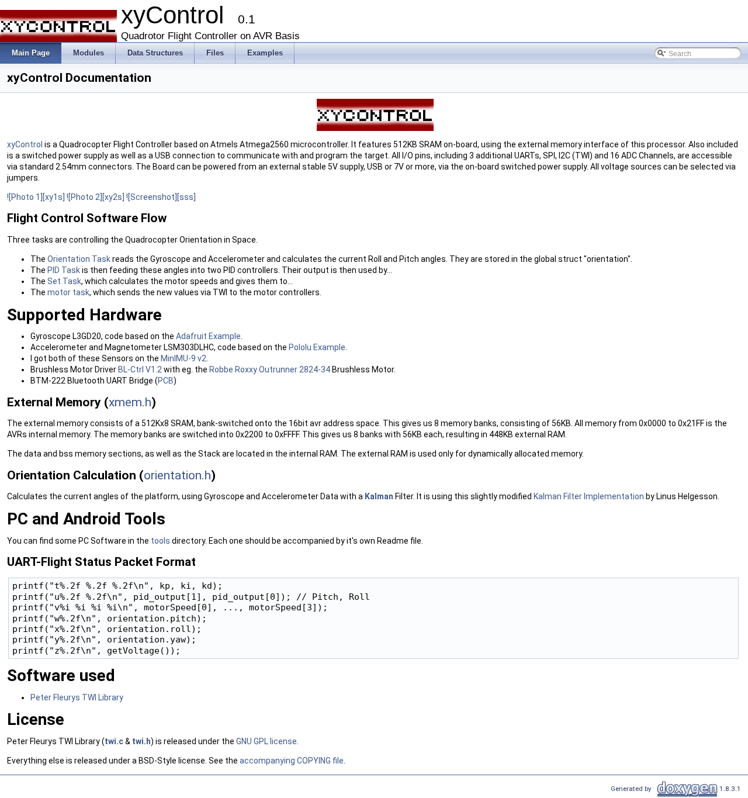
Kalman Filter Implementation (589, 496)
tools (160, 540)
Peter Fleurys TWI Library (76, 697)
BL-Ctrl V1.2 (140, 369)
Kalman (379, 496)
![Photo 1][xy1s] (36, 197)
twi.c (114, 741)
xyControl (25, 144)
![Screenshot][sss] (161, 197)
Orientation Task (78, 259)
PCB (166, 380)
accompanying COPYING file (292, 760)
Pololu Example (317, 347)
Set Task (64, 281)
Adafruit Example (208, 336)
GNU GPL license (266, 741)
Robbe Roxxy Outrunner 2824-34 (269, 369)
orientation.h (177, 475)
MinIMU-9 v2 (183, 358)
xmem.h (130, 402)
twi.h (141, 741)
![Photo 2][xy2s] (95, 197)
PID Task (63, 270)
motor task (68, 292)
